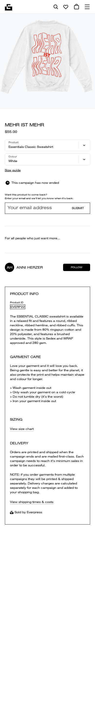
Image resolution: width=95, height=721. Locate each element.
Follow (76, 267)
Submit (78, 208)
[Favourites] (65, 6)
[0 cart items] (76, 6)
